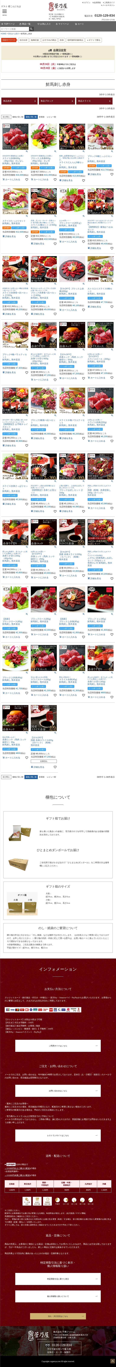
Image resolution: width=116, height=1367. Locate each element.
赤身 (62, 40)
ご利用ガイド (109, 3)
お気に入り (45, 24)
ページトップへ (112, 1361)
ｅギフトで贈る (93, 40)
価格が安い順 (17, 117)
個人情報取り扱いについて (58, 1296)
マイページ (63, 24)
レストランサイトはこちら (58, 1135)
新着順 (41, 117)
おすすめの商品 (49, 40)
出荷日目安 (59, 50)
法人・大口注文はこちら (58, 1316)
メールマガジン (108, 5)
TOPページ (9, 24)
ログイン (86, 3)
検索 (31, 29)
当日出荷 (23, 40)
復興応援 (35, 40)
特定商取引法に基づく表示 (58, 1279)
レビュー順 (51, 117)
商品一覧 (26, 24)
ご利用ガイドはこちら (58, 1046)
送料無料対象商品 (75, 40)
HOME (3, 34)
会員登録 (97, 3)
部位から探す (13, 34)
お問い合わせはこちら (58, 1091)
